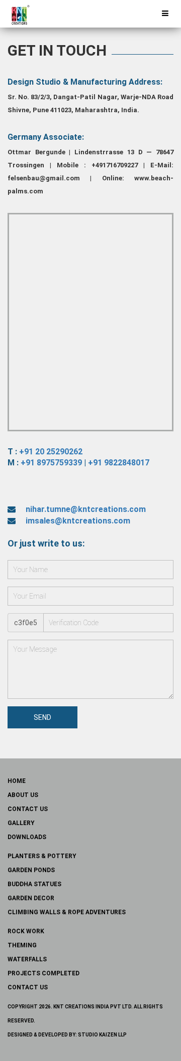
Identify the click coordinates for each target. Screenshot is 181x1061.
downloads (27, 837)
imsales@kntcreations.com (78, 520)
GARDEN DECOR (31, 898)
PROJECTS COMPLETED (43, 973)
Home (17, 780)
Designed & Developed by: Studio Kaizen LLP (67, 1034)
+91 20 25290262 (50, 451)
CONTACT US (28, 987)
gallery (21, 823)
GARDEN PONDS (31, 870)
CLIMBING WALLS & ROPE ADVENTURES (67, 912)
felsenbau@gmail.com (44, 178)
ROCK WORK (26, 931)
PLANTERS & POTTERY (42, 856)
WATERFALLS (27, 959)
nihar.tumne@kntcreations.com (86, 509)
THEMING (22, 945)
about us (23, 795)
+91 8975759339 (51, 462)
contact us (28, 809)
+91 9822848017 (118, 462)
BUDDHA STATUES (34, 884)
